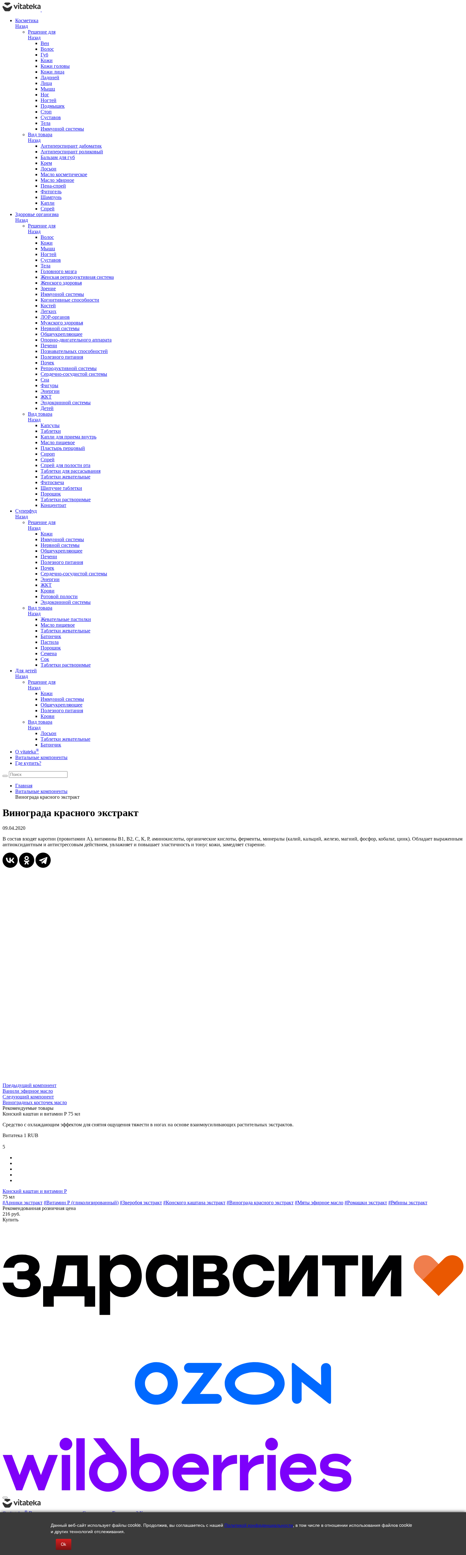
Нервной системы (60, 328)
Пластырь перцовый (63, 448)
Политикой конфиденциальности (258, 1525)
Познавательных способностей (74, 351)
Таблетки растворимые (66, 499)
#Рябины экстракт (407, 1202)
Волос (47, 49)
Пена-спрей (53, 186)
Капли (48, 203)
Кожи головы (55, 66)
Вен (45, 43)
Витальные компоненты (41, 757)
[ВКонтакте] (10, 860)
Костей (48, 305)
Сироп (48, 454)
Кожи (47, 60)
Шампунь (51, 197)
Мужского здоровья (62, 322)
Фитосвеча (52, 482)
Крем (46, 163)
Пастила (50, 642)
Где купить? (28, 763)
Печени (49, 345)
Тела (45, 123)
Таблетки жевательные (65, 476)
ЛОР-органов (55, 317)
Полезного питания (62, 357)
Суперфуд (26, 511)
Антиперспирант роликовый (72, 151)
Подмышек (53, 106)
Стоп (46, 111)
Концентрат (53, 505)
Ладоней (50, 77)
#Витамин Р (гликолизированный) (81, 1202)
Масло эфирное (57, 180)
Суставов (51, 117)
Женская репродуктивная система (77, 277)
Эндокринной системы (66, 402)
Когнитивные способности (70, 300)
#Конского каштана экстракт (194, 1202)
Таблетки (51, 431)
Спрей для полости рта (65, 465)
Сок (45, 659)
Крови (48, 590)
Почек (47, 362)
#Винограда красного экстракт (260, 1202)
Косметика (26, 20)
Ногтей (48, 100)
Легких (48, 311)
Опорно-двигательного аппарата (76, 339)
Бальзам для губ (58, 157)
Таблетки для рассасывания (70, 471)
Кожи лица (52, 71)
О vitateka (27, 751)
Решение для (41, 32)
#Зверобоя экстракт (141, 1202)
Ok (63, 1544)
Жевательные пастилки (66, 619)
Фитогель (51, 191)
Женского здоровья (61, 282)
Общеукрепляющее (61, 334)
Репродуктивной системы (69, 368)
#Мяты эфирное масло (319, 1202)
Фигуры (49, 385)
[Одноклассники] (26, 860)
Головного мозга (59, 271)
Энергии (50, 391)
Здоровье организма (37, 214)
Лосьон (48, 168)
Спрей (48, 208)
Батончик (51, 636)
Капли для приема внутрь (68, 436)
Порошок (51, 493)
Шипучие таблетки (61, 488)
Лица (46, 83)
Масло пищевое (58, 442)
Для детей (26, 670)
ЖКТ (46, 397)
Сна (45, 379)
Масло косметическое (64, 174)
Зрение (48, 288)
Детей (47, 408)
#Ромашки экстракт (366, 1202)
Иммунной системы (62, 128)
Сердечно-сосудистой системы (74, 374)
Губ (44, 54)
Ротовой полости (59, 596)
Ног (45, 94)
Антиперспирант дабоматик (71, 146)
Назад (21, 26)
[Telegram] (43, 860)
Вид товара (40, 134)
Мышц (48, 89)
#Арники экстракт (22, 1202)
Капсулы (50, 425)
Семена (49, 653)
